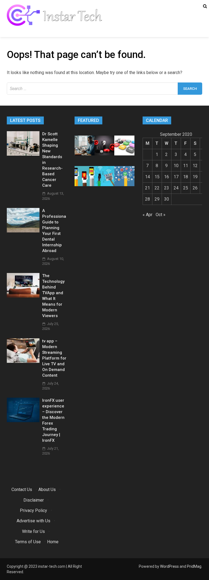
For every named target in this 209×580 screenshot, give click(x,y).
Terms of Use (28, 541)
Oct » (160, 214)
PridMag (194, 566)
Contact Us (21, 489)
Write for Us (33, 531)
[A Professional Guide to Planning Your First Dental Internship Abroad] (23, 231)
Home (53, 541)
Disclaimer (33, 500)
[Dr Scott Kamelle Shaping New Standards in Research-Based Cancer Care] (23, 154)
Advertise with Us (33, 520)
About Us (47, 489)
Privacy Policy (33, 510)
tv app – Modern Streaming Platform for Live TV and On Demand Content (54, 358)
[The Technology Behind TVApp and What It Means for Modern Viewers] (23, 296)
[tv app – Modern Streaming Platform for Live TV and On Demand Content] (23, 361)
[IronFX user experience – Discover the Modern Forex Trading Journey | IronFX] (23, 420)
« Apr (147, 214)
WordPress (169, 566)
